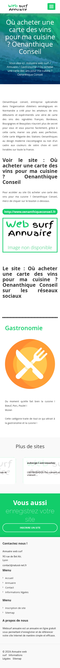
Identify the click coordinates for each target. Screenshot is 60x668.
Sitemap (9, 612)
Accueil (9, 578)
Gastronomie (24, 328)
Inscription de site (15, 608)
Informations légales (16, 592)
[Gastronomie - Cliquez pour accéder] (30, 360)
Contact (9, 587)
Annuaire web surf (37, 63)
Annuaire (10, 582)
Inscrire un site (30, 527)
